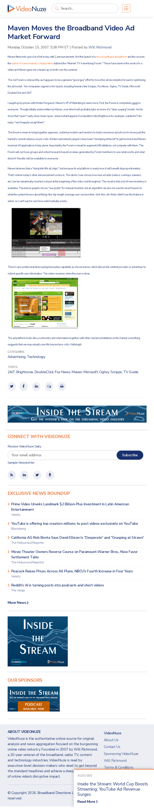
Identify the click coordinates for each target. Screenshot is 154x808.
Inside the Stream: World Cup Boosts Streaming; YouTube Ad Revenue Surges (112, 789)
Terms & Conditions (118, 767)
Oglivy (104, 372)
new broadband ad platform (111, 57)
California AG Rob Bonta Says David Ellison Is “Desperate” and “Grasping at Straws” (77, 540)
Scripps (116, 372)
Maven (77, 372)
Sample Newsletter (21, 462)
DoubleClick (44, 372)
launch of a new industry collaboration (33, 63)
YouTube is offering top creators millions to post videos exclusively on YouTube (74, 526)
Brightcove (24, 372)
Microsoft (90, 372)
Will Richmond (100, 47)
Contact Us (112, 746)
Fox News (62, 372)
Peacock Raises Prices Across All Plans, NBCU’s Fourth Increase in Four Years (72, 574)
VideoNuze (112, 733)
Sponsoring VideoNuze (121, 753)
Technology (36, 356)
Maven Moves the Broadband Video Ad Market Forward (71, 32)
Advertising (17, 356)
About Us (111, 740)
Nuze (27, 8)
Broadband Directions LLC (57, 792)
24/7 (11, 372)
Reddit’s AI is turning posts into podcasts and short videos (57, 588)
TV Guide (130, 372)
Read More (86, 801)
